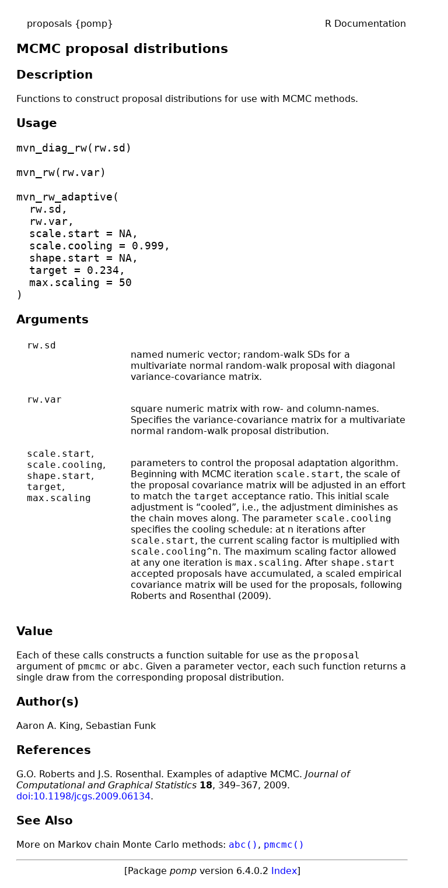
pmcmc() (284, 844)
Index (284, 870)
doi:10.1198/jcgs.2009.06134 (83, 796)
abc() (243, 844)
